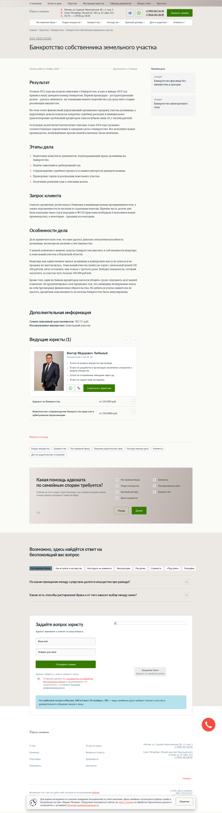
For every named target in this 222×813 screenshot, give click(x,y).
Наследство (113, 22)
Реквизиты (35, 765)
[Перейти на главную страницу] (41, 13)
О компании (36, 3)
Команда (34, 752)
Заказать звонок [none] (180, 12)
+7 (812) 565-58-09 (155, 14)
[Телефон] (79, 388)
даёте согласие (126, 802)
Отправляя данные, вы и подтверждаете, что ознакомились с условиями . (68, 683)
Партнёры (35, 758)
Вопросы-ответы (95, 752)
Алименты (178, 22)
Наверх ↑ (188, 778)
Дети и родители (158, 22)
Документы (92, 758)
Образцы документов (120, 3)
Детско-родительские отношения (47, 454)
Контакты (161, 3)
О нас (32, 745)
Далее (139, 510)
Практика (72, 3)
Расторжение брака (45, 22)
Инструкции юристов (93, 3)
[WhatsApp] (139, 13)
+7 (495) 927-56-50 (155, 11)
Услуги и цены (55, 3)
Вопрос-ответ (144, 3)
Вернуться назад (38, 436)
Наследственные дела (138, 448)
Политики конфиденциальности (83, 805)
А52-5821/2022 (40, 38)
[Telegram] (130, 13)
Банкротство (93, 22)
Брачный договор (134, 22)
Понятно (184, 801)
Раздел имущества (71, 22)
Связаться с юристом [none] (99, 388)
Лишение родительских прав (108, 448)
